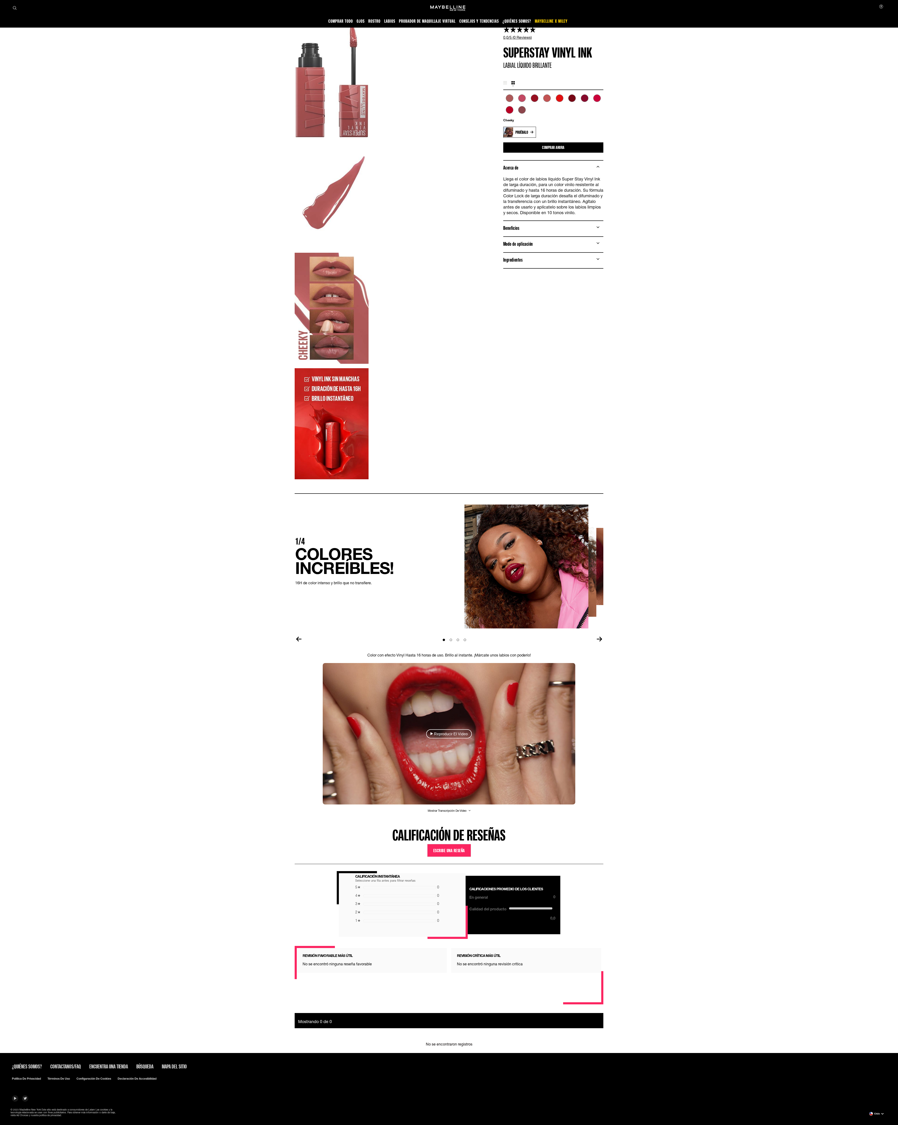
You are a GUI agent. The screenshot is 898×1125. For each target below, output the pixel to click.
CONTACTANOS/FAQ (65, 1066)
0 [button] (397, 887)
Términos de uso (58, 1078)
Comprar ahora (553, 147)
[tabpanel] (553, 108)
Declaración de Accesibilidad (137, 1078)
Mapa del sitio (174, 1066)
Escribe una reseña (449, 850)
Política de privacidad (26, 1078)
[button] (449, 733)
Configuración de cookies (93, 1078)
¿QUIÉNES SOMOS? (27, 1066)
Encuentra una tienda (108, 1066)
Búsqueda (144, 1066)
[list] (553, 106)
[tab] (505, 83)
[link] (553, 33)
